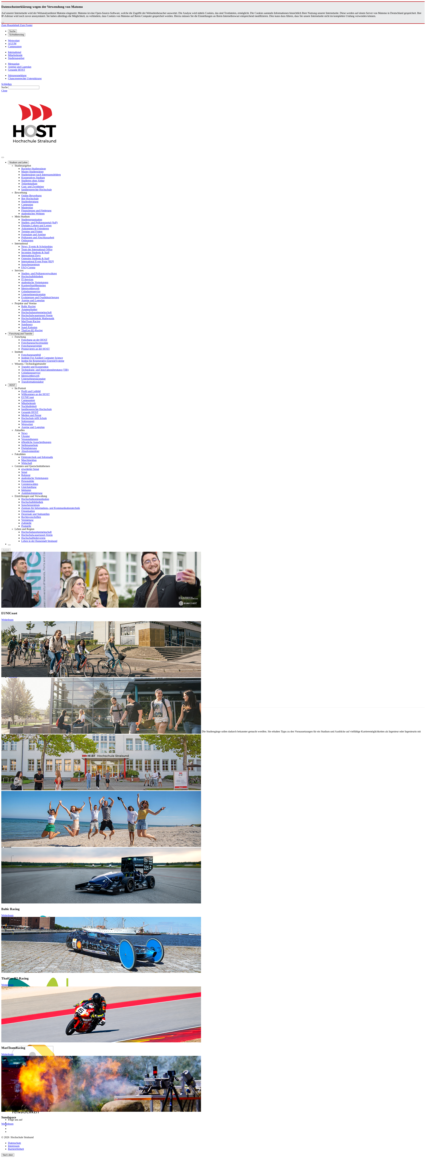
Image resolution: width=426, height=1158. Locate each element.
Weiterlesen (7, 619)
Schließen (6, 84)
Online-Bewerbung (31, 195)
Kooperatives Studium (33, 177)
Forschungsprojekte (31, 345)
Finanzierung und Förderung (36, 210)
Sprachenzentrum (30, 264)
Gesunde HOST (29, 412)
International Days (31, 255)
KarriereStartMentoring (33, 285)
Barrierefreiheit (16, 1149)
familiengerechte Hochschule (36, 189)
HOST (12, 385)
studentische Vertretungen (34, 282)
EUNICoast (27, 397)
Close (4, 90)
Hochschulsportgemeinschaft (36, 312)
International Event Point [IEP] (37, 261)
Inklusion (26, 490)
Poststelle (26, 526)
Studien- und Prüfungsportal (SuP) (39, 222)
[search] (9, 544)
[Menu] (2, 157)
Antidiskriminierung (31, 493)
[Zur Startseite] (34, 153)
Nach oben (8, 1155)
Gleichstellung (28, 487)
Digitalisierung (29, 448)
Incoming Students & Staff (35, 252)
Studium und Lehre (18, 162)
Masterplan (27, 207)
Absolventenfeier (30, 451)
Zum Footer (26, 25)
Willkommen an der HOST (35, 394)
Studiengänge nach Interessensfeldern (41, 174)
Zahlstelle (26, 523)
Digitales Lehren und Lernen (36, 225)
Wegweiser (27, 424)
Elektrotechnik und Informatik (37, 457)
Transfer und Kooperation (34, 366)
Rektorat (25, 475)
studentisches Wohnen (33, 213)
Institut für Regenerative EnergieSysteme (42, 360)
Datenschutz (14, 1143)
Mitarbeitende (28, 403)
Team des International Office (36, 249)
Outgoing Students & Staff (35, 258)
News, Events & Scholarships (37, 246)
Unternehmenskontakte (33, 294)
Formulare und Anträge (33, 234)
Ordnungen (27, 240)
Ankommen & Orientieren (35, 228)
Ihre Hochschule (30, 198)
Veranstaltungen (29, 439)
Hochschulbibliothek (32, 276)
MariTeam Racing (30, 321)
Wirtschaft (26, 463)
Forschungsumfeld (31, 354)
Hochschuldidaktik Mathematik (37, 318)
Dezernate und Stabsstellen (35, 514)
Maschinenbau (29, 460)
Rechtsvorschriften (31, 517)
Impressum (13, 1146)
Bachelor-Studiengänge (33, 168)
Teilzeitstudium (29, 183)
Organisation (28, 511)
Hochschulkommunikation (35, 499)
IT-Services (27, 279)
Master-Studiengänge (32, 171)
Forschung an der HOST (34, 339)
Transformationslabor (32, 381)
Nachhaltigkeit (29, 406)
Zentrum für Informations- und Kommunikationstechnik (50, 508)
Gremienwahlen (29, 484)
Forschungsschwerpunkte (34, 342)
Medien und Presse (31, 415)
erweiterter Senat (30, 469)
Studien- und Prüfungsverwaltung (39, 273)
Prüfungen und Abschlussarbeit (37, 237)
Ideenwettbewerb (30, 288)
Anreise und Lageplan (33, 300)
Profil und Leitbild (31, 391)
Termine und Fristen (31, 231)
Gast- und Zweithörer (32, 186)
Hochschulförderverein (33, 538)
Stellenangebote (29, 445)
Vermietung (27, 520)
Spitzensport (27, 421)
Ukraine (25, 436)
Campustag (27, 204)
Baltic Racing (28, 306)
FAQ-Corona (28, 267)
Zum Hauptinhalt (10, 25)
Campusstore (28, 400)
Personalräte (27, 481)
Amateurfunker (29, 309)
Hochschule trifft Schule (34, 418)
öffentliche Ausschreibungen (36, 442)
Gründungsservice (30, 291)
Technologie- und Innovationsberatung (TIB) (45, 369)
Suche (4, 87)
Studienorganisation (31, 219)
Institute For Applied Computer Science (42, 357)
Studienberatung (29, 201)
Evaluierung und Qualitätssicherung (40, 297)
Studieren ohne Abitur (32, 180)
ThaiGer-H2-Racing (32, 330)
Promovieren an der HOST (35, 348)
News (24, 433)
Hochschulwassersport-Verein (37, 315)
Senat (24, 472)
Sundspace (27, 324)
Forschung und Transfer (20, 333)
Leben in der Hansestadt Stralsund (39, 541)
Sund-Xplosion (29, 327)
